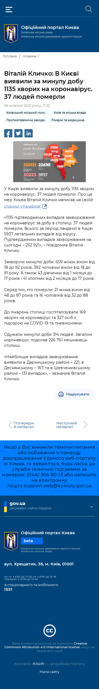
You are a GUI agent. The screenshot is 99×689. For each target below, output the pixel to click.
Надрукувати (77, 394)
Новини (30, 56)
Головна (10, 56)
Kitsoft (38, 664)
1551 (8, 589)
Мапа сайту (49, 672)
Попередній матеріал (24, 425)
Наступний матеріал (66, 425)
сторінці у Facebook (22, 206)
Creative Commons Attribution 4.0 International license (45, 645)
